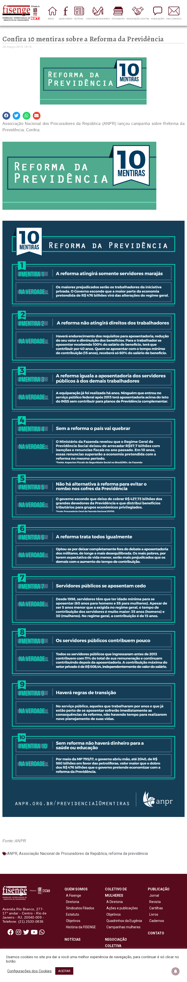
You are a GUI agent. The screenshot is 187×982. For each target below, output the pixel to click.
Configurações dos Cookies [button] (29, 971)
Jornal (154, 895)
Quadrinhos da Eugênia (123, 921)
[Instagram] (18, 932)
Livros (153, 914)
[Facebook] (10, 932)
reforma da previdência (128, 853)
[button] (6, 116)
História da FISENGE (80, 927)
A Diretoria (114, 902)
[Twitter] (26, 932)
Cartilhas (156, 908)
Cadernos (156, 921)
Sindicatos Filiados (79, 908)
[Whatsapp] (42, 932)
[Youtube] (34, 932)
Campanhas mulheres (122, 927)
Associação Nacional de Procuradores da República (63, 853)
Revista (155, 902)
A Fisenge (73, 895)
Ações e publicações (121, 908)
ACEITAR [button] (64, 971)
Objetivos (72, 921)
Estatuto (72, 914)
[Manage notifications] (175, 971)
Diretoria (72, 902)
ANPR (12, 853)
